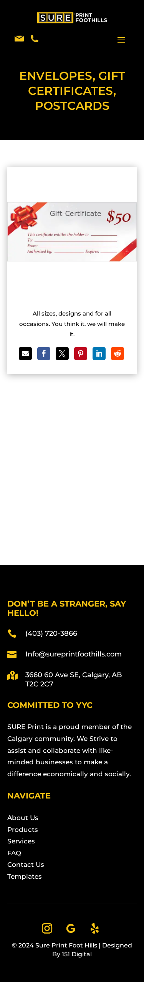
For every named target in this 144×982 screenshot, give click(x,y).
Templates (24, 876)
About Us (22, 818)
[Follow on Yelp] (94, 928)
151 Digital (77, 954)
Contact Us (25, 864)
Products (22, 829)
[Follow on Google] (71, 928)
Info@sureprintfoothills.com (73, 654)
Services (21, 841)
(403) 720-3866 (51, 633)
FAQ (14, 853)
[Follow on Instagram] (47, 928)
